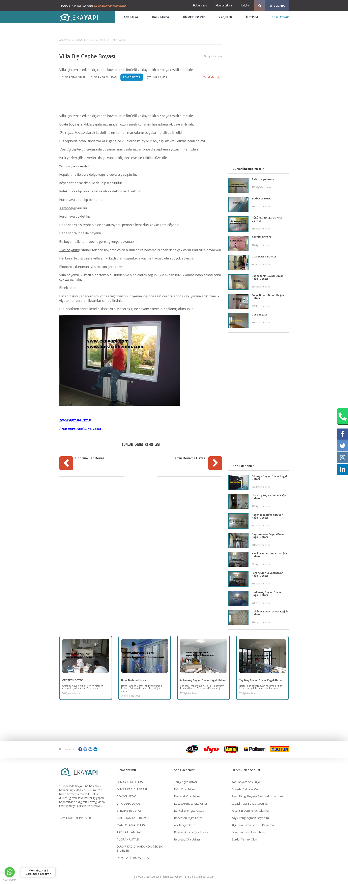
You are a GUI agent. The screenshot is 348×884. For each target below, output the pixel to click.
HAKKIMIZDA (160, 17)
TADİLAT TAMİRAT (129, 832)
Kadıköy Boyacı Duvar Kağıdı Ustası (269, 554)
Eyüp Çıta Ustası (184, 789)
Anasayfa (64, 40)
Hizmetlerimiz (223, 5)
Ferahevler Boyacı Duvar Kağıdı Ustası (267, 574)
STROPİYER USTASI (129, 810)
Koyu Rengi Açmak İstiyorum (250, 818)
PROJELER (225, 17)
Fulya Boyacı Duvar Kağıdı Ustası (268, 296)
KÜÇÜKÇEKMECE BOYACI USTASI (267, 219)
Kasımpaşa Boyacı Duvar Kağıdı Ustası (267, 516)
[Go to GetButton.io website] (9, 880)
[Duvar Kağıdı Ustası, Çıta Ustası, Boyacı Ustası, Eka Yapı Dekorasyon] (81, 17)
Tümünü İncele (211, 77)
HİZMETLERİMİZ (194, 17)
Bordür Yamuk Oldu (244, 839)
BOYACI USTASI (85, 40)
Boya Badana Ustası (133, 680)
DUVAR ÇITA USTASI (73, 77)
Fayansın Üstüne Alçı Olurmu (250, 810)
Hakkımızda (200, 5)
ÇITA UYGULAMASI (157, 77)
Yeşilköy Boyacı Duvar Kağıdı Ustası (261, 680)
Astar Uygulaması (263, 179)
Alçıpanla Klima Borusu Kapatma (252, 825)
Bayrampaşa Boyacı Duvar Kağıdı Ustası (268, 535)
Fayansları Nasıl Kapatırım (248, 832)
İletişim (244, 5)
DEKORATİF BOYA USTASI (134, 858)
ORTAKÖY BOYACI (73, 680)
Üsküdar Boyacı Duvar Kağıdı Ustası (270, 612)
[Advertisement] (140, 96)
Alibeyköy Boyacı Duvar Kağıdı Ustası (203, 680)
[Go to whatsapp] (10, 872)
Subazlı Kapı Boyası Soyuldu (249, 803)
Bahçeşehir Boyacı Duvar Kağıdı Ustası (267, 277)
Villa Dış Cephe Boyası (112, 40)
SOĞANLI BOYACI (262, 198)
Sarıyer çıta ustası (185, 782)
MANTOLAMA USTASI (131, 825)
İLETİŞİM (252, 17)
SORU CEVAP (280, 17)
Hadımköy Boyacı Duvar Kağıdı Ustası (266, 593)
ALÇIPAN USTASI (128, 839)
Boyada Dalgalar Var (244, 789)
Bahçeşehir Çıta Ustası (188, 818)
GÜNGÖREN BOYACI (264, 256)
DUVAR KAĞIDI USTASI (104, 77)
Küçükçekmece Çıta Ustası (191, 803)
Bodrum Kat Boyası (90, 458)
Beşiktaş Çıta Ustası (187, 839)
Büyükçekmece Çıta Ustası (191, 832)
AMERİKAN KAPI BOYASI (133, 818)
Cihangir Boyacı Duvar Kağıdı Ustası (269, 477)
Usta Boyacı (259, 314)
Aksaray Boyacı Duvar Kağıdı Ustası (269, 496)
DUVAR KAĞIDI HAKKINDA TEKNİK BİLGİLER (140, 848)
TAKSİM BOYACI (261, 237)
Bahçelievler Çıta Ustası (189, 810)
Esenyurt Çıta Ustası (187, 796)
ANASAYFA (131, 17)
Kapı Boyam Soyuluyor (246, 782)
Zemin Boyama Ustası (189, 458)
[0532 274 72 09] (342, 416)
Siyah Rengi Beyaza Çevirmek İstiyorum (257, 796)
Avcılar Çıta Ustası (185, 825)
